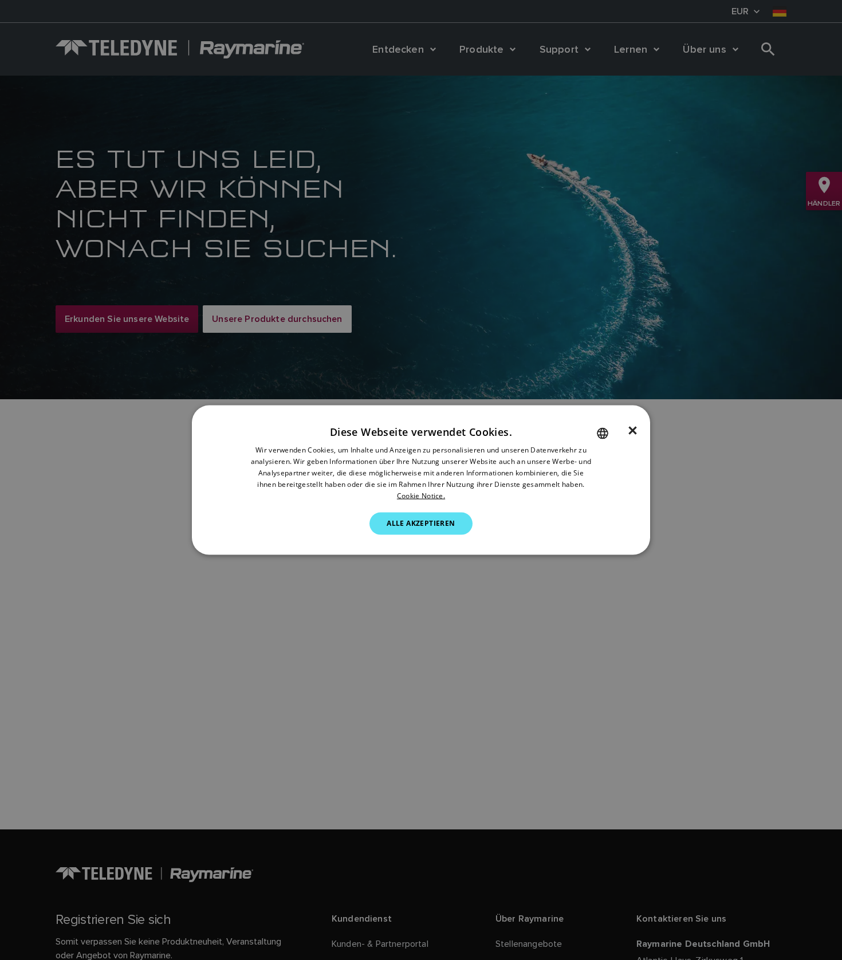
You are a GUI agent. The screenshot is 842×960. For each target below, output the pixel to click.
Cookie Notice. (421, 495)
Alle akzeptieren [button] (421, 523)
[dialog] (421, 480)
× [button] (633, 431)
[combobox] (602, 433)
